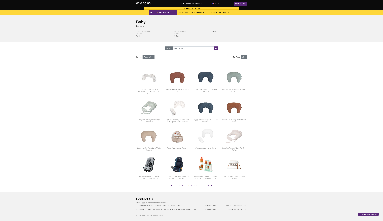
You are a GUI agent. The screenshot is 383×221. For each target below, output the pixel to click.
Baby (168, 48)
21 (208, 185)
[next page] (211, 185)
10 (200, 185)
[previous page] (171, 185)
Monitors (214, 31)
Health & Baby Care (180, 31)
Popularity (148, 57)
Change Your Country (192, 3)
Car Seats (139, 33)
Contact (240, 3)
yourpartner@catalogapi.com (236, 205)
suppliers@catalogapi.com (237, 209)
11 (203, 185)
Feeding (138, 36)
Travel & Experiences (221, 12)
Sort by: (139, 57)
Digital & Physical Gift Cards (193, 12)
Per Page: (237, 57)
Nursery (176, 33)
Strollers (176, 36)
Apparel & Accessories (143, 31)
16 (243, 57)
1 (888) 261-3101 (210, 205)
